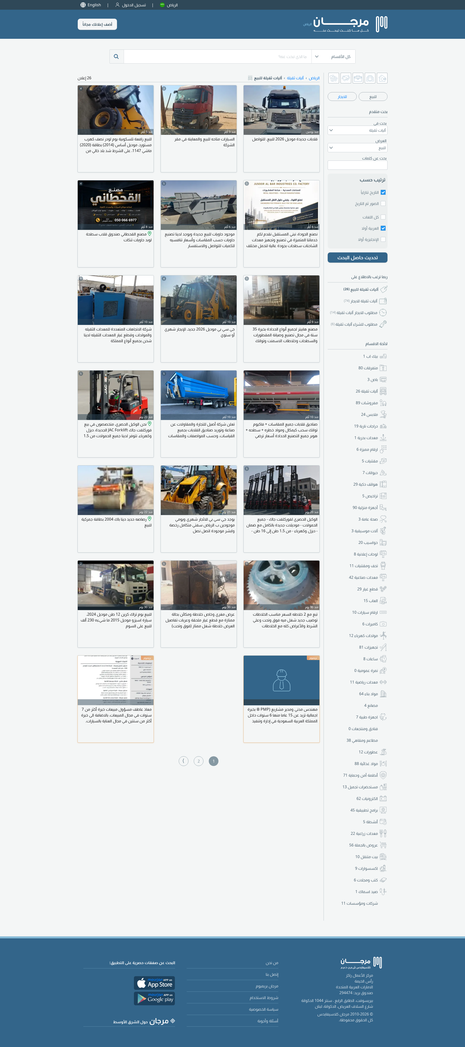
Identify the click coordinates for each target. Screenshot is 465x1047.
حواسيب (368, 542)
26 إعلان (84, 78)
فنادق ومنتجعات (363, 728)
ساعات (370, 658)
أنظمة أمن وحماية (360, 775)
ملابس (369, 414)
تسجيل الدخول (134, 5)
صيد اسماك (366, 891)
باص (372, 379)
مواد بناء (368, 693)
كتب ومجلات (366, 880)
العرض (381, 141)
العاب (371, 600)
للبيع (373, 96)
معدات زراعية (364, 833)
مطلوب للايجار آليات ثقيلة (353, 312)
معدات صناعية (363, 577)
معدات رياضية (364, 682)
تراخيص (370, 496)
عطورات (368, 752)
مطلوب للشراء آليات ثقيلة (354, 324)
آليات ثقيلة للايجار (360, 301)
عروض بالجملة (363, 845)
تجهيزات (368, 647)
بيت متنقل (366, 856)
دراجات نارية (366, 426)
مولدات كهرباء (363, 635)
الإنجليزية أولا (368, 239)
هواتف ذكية (365, 484)
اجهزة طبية (367, 717)
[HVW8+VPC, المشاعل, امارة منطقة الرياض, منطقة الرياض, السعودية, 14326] (149, 424)
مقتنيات (370, 461)
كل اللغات (371, 217)
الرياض (172, 5)
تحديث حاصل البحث (357, 257)
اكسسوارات (366, 868)
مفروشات (367, 402)
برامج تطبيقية (364, 810)
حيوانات (370, 472)
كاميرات (370, 624)
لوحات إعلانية (366, 554)
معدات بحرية (366, 437)
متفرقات (368, 367)
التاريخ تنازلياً (370, 192)
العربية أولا (370, 228)
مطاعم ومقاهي (362, 740)
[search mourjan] (117, 56)
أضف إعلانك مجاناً (97, 24)
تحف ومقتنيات (363, 565)
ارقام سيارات (365, 612)
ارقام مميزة (367, 449)
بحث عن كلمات (374, 158)
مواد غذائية (366, 763)
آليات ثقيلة (367, 391)
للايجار (342, 96)
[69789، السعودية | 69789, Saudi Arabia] (149, 519)
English (94, 5)
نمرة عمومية (366, 670)
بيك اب (370, 356)
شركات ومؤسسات (359, 903)
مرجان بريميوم (267, 986)
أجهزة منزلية (365, 507)
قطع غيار (367, 589)
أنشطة (370, 821)
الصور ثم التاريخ (367, 203)
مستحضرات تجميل (360, 786)
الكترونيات (367, 798)
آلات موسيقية (364, 530)
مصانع (371, 705)
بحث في (380, 123)
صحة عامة (368, 519)
